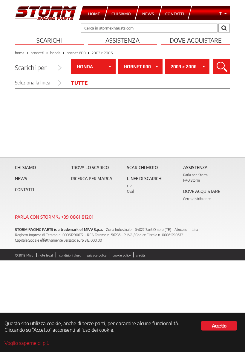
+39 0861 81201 (77, 217)
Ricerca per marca (91, 178)
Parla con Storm (195, 175)
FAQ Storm (191, 180)
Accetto (219, 326)
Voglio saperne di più (26, 342)
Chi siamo (25, 167)
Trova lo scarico (90, 167)
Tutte (79, 83)
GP (129, 186)
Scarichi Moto (142, 167)
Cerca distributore (197, 199)
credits (141, 255)
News (21, 178)
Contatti (24, 189)
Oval (130, 191)
